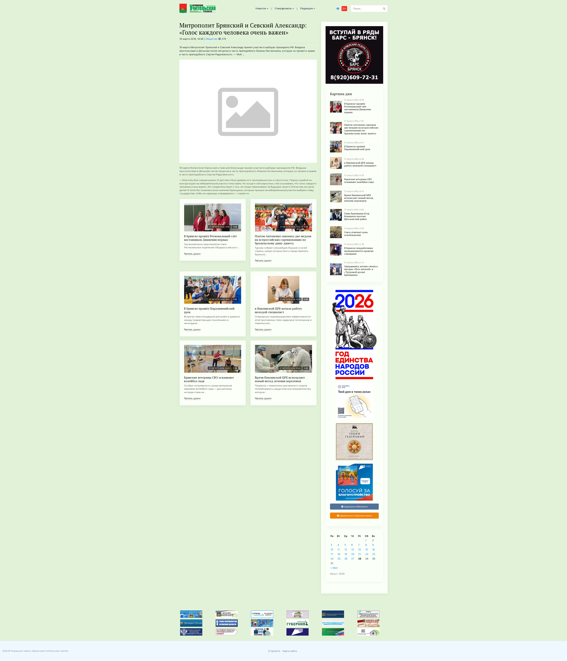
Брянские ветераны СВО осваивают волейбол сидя (209, 379)
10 (332, 549)
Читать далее (192, 253)
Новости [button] (260, 8)
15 (366, 549)
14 (359, 549)
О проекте (274, 650)
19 (345, 554)
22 (366, 554)
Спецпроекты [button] (283, 8)
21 (359, 554)
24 (332, 558)
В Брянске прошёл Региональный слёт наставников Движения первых (210, 238)
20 (352, 554)
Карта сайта (290, 650)
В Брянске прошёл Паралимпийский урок (209, 310)
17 (332, 554)
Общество (211, 38)
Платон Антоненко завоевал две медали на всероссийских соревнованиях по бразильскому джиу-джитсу (283, 239)
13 (352, 549)
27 (352, 558)
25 (339, 558)
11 (339, 549)
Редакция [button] (306, 8)
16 (373, 549)
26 (345, 558)
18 (339, 554)
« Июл (334, 567)
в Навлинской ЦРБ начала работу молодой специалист (278, 310)
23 (373, 554)
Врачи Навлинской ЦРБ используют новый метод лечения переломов (280, 379)
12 (345, 549)
